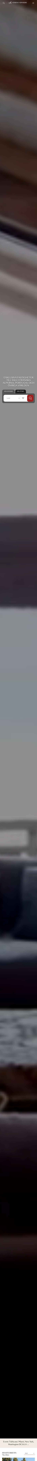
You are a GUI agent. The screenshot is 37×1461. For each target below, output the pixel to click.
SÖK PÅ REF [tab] (20, 391)
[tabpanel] (18, 398)
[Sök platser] (4, 3)
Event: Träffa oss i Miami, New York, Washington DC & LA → (18, 1443)
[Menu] (33, 3)
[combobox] (13, 398)
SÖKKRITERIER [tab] (8, 391)
